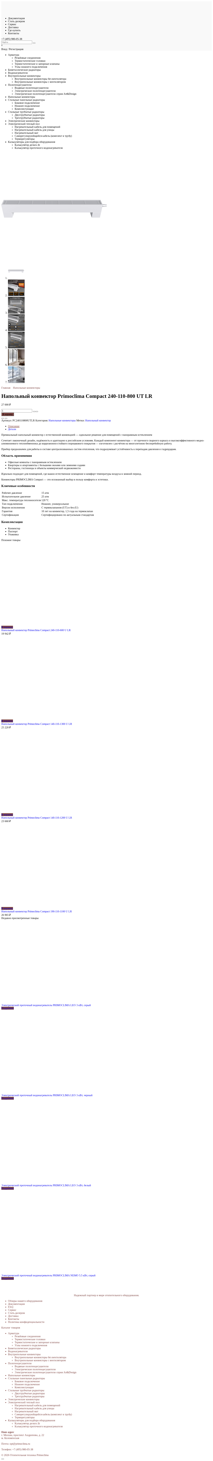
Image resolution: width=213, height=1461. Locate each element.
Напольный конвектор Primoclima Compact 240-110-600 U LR (36, 630)
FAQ (10, 1307)
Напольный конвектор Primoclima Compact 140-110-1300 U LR (36, 723)
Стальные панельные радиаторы (26, 99)
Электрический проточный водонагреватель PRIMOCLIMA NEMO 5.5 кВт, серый (48, 1275)
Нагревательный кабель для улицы (34, 129)
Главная (5, 387)
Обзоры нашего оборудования (25, 1301)
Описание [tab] (13, 426)
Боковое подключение (27, 102)
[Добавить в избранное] (2, 418)
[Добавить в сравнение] (6, 418)
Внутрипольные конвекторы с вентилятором (40, 81)
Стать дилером (16, 21)
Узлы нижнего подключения (31, 66)
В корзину (8, 414)
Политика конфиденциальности (26, 1322)
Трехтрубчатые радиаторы (29, 117)
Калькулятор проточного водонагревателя (39, 147)
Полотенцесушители (20, 84)
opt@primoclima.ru (20, 1443)
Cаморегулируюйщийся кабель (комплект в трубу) (43, 135)
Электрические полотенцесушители (35, 90)
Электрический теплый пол (24, 123)
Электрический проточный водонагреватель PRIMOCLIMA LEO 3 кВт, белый (46, 1185)
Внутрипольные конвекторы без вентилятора (40, 78)
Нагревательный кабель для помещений (37, 126)
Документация (16, 18)
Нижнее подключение (27, 105)
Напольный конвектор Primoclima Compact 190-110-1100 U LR (36, 911)
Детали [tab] (12, 429)
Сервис (12, 24)
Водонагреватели (18, 72)
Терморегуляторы (25, 138)
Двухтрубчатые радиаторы (30, 114)
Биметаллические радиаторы (24, 69)
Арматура (13, 54)
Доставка (13, 27)
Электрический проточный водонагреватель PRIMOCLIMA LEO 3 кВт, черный (47, 1095)
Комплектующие (24, 108)
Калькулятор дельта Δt (27, 144)
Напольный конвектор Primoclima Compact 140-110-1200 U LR (36, 817)
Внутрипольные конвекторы (24, 75)
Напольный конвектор (98, 420)
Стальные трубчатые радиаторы (26, 111)
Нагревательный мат (26, 132)
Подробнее (7, 1008)
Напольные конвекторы (21, 96)
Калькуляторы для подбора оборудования (31, 141)
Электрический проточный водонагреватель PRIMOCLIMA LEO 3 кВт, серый (46, 1005)
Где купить (14, 30)
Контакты (13, 33)
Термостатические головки (30, 60)
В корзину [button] (7, 627)
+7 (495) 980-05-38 (11, 39)
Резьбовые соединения (27, 57)
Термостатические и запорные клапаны (37, 63)
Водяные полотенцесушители (32, 87)
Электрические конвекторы (23, 120)
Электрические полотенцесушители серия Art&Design (45, 93)
